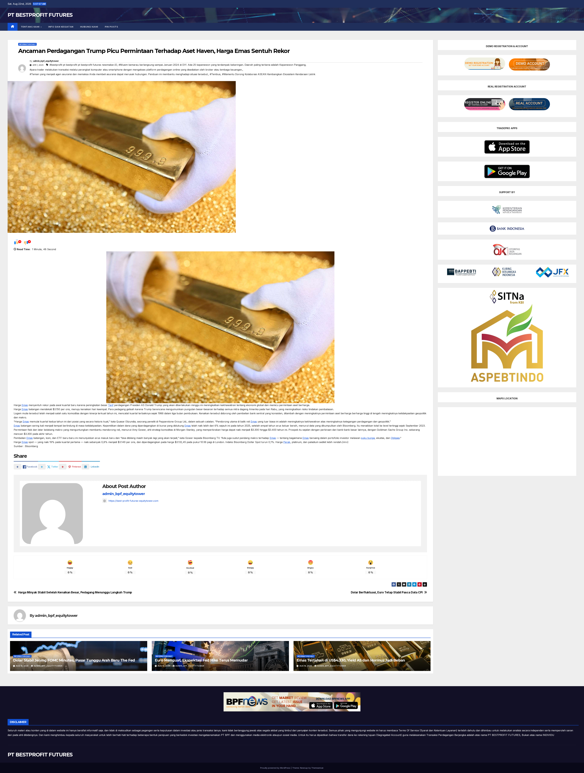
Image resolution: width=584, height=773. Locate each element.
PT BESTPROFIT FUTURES (40, 15)
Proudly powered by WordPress (275, 768)
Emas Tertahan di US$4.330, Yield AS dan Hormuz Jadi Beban (351, 660)
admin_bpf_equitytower (46, 61)
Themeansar (317, 768)
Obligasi (395, 437)
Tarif (110, 405)
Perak (286, 442)
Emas (25, 405)
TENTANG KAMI (30, 26)
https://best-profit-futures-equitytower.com (133, 500)
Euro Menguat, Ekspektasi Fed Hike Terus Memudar (201, 660)
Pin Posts (111, 26)
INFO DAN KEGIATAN (60, 26)
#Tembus (215, 74)
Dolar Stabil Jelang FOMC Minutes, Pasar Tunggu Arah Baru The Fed (74, 660)
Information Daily (27, 44)
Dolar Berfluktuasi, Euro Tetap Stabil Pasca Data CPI (387, 592)
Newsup (304, 768)
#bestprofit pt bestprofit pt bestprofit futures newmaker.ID (83, 64)
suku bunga (368, 437)
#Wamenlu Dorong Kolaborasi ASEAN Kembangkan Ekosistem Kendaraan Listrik (268, 74)
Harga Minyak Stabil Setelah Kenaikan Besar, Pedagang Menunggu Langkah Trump (75, 592)
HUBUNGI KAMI (89, 26)
